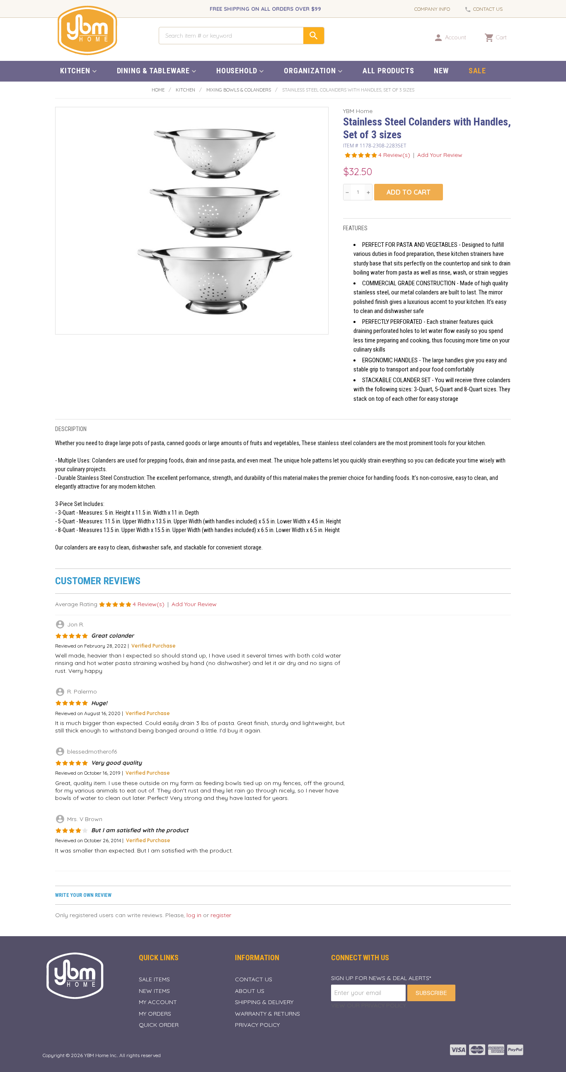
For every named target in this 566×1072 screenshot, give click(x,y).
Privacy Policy (257, 1025)
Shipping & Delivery (264, 1002)
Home (158, 90)
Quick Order (159, 1025)
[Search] (313, 35)
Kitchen (75, 70)
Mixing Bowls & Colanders (238, 90)
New (441, 70)
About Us (249, 991)
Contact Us (488, 9)
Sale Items (154, 979)
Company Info (432, 9)
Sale (477, 70)
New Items (154, 991)
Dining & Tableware (153, 70)
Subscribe (431, 993)
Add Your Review (439, 155)
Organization (310, 70)
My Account (158, 1002)
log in (193, 915)
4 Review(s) (394, 155)
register (220, 915)
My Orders (155, 1013)
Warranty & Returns (267, 1013)
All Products (388, 70)
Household (236, 70)
